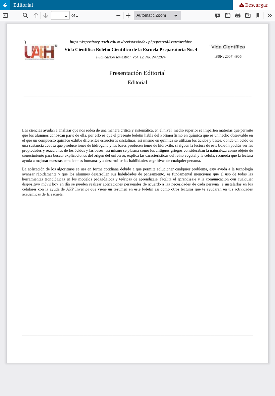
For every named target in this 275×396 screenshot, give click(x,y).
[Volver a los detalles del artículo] (5, 5)
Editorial (23, 5)
